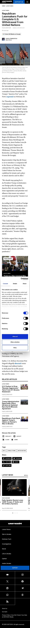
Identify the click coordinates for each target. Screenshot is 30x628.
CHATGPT (18, 436)
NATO (4, 450)
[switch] (25, 318)
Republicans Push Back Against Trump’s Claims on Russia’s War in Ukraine (11, 421)
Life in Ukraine (6, 553)
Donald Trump (12, 450)
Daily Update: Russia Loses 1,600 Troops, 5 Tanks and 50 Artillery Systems (12, 502)
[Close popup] (28, 609)
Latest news (9, 5)
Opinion (4, 558)
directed (18, 363)
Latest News (6, 529)
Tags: (4, 447)
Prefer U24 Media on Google (12, 34)
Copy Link (8, 465)
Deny (15, 347)
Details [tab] (15, 283)
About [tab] (24, 283)
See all (26, 475)
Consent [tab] (5, 283)
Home (3, 5)
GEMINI (16, 439)
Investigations (6, 544)
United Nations (22, 450)
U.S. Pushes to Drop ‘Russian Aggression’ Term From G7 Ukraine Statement (10, 389)
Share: (4, 455)
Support (15, 568)
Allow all (15, 336)
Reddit (17, 462)
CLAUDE (7, 439)
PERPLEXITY (8, 436)
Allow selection (15, 342)
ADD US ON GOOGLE (15, 623)
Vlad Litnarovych (11, 38)
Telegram (18, 458)
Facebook (8, 458)
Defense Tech (6, 539)
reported (9, 97)
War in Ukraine (6, 498)
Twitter (7, 462)
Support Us (19, 2)
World (4, 549)
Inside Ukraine (6, 563)
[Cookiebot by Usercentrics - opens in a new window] (21, 279)
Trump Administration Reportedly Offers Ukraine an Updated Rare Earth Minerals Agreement (10, 405)
